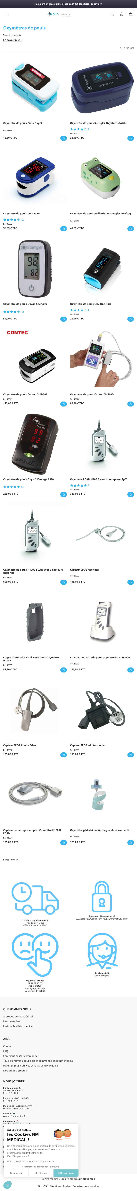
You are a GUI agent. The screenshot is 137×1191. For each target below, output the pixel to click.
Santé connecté (11, 859)
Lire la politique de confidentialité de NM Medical (30, 1161)
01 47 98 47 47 (10, 1100)
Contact (7, 1046)
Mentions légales (60, 1186)
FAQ (5, 1051)
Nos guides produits (15, 1070)
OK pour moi (66, 1173)
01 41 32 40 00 (10, 1092)
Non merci (16, 1173)
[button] (7, 1185)
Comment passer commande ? (21, 1056)
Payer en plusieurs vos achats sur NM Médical (31, 1065)
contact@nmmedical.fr (14, 1116)
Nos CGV (43, 1186)
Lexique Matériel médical (18, 1026)
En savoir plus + (12, 40)
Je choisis (41, 1173)
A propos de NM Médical (18, 1016)
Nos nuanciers (12, 1021)
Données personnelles (85, 1186)
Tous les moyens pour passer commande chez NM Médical (38, 1060)
